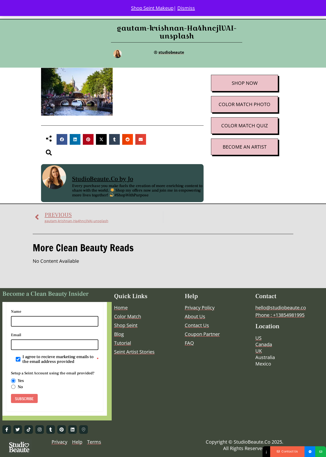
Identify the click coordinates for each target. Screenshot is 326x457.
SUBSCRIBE (24, 398)
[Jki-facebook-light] (6, 429)
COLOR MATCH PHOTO (244, 104)
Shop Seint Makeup (152, 8)
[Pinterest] (61, 429)
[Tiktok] (28, 429)
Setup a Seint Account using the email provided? (53, 373)
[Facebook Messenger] (310, 451)
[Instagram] (39, 429)
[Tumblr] (50, 429)
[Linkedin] (72, 429)
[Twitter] (17, 429)
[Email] (320, 451)
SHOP (238, 83)
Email (16, 335)
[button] (62, 139)
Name (16, 311)
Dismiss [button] (186, 8)
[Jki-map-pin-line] (83, 429)
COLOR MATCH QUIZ (244, 125)
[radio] (13, 380)
